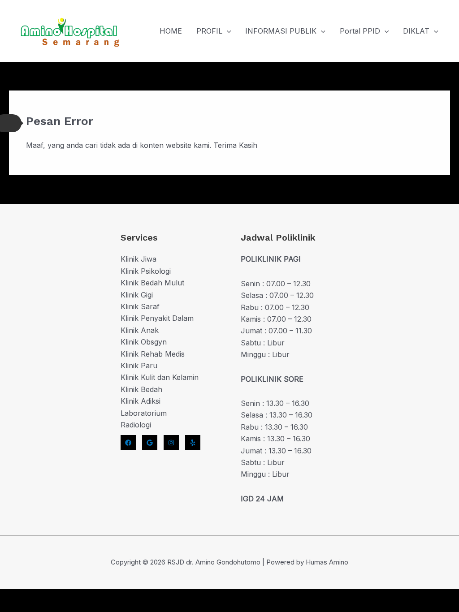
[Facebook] (128, 442)
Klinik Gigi (137, 294)
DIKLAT (416, 30)
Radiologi (136, 424)
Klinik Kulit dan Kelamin (160, 377)
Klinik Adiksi (140, 401)
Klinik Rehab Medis (153, 353)
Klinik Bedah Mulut (152, 282)
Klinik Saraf (140, 306)
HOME (171, 30)
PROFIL (209, 30)
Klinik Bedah (141, 389)
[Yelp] (192, 442)
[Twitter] (149, 442)
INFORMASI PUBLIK (280, 30)
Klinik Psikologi (146, 271)
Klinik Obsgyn (144, 341)
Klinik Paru (139, 365)
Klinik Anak (140, 330)
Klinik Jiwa (138, 258)
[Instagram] (171, 442)
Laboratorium (144, 413)
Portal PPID (360, 30)
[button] (226, 31)
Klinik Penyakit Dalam (157, 318)
